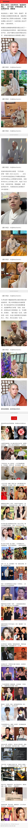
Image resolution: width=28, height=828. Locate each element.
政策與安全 (7, 825)
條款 (10, 825)
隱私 (12, 825)
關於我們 (2, 825)
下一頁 (14, 418)
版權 (14, 825)
